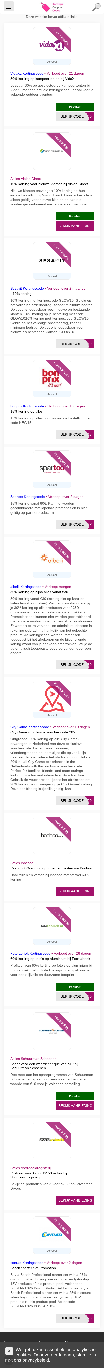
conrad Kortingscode (26, 1263)
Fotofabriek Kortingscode (30, 953)
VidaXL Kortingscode (26, 73)
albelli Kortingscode (25, 587)
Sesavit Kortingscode (27, 288)
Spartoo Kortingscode (27, 497)
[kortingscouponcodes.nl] (52, 7)
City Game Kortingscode (29, 727)
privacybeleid (35, 1360)
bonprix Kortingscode (27, 406)
